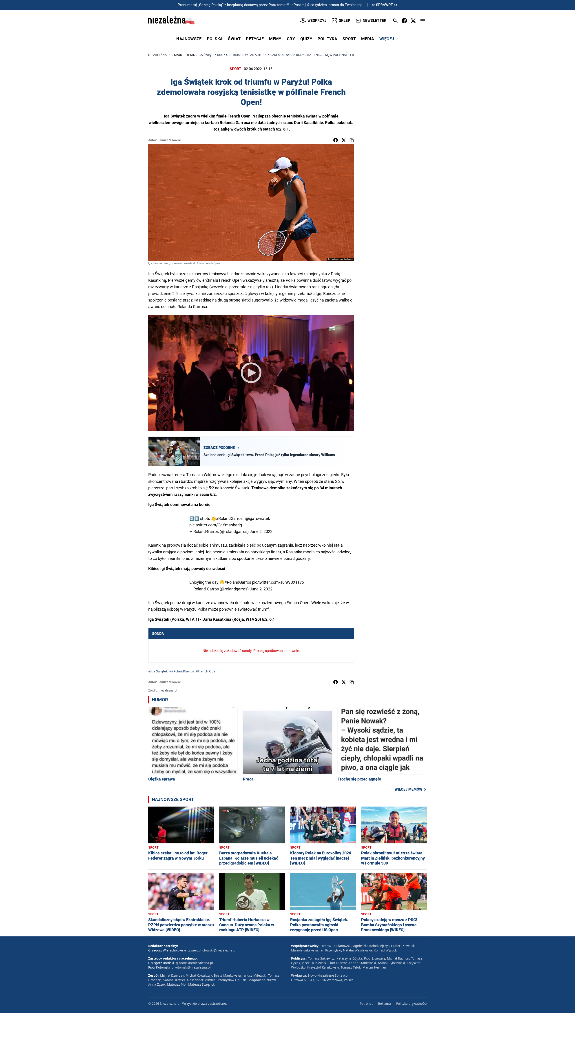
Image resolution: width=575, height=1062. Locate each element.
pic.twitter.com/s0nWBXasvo (278, 582)
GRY (291, 38)
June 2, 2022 (261, 531)
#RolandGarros (229, 518)
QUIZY (306, 38)
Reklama (384, 1003)
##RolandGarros (181, 671)
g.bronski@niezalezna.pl (194, 963)
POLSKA (215, 38)
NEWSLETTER (374, 20)
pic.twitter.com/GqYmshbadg (215, 525)
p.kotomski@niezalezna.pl (191, 967)
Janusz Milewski (169, 140)
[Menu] (423, 20)
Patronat (366, 1003)
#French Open (206, 671)
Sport (179, 55)
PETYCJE (255, 38)
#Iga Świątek (158, 671)
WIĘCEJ (386, 38)
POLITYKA (327, 38)
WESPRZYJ (316, 20)
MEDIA (367, 38)
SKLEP (344, 20)
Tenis (190, 55)
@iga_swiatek (257, 518)
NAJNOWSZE (188, 38)
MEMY (275, 38)
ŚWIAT (234, 38)
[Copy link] (351, 140)
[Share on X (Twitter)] (343, 140)
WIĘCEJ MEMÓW (408, 789)
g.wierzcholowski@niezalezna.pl (212, 950)
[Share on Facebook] (335, 140)
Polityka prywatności (411, 1003)
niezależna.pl (159, 55)
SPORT (349, 38)
